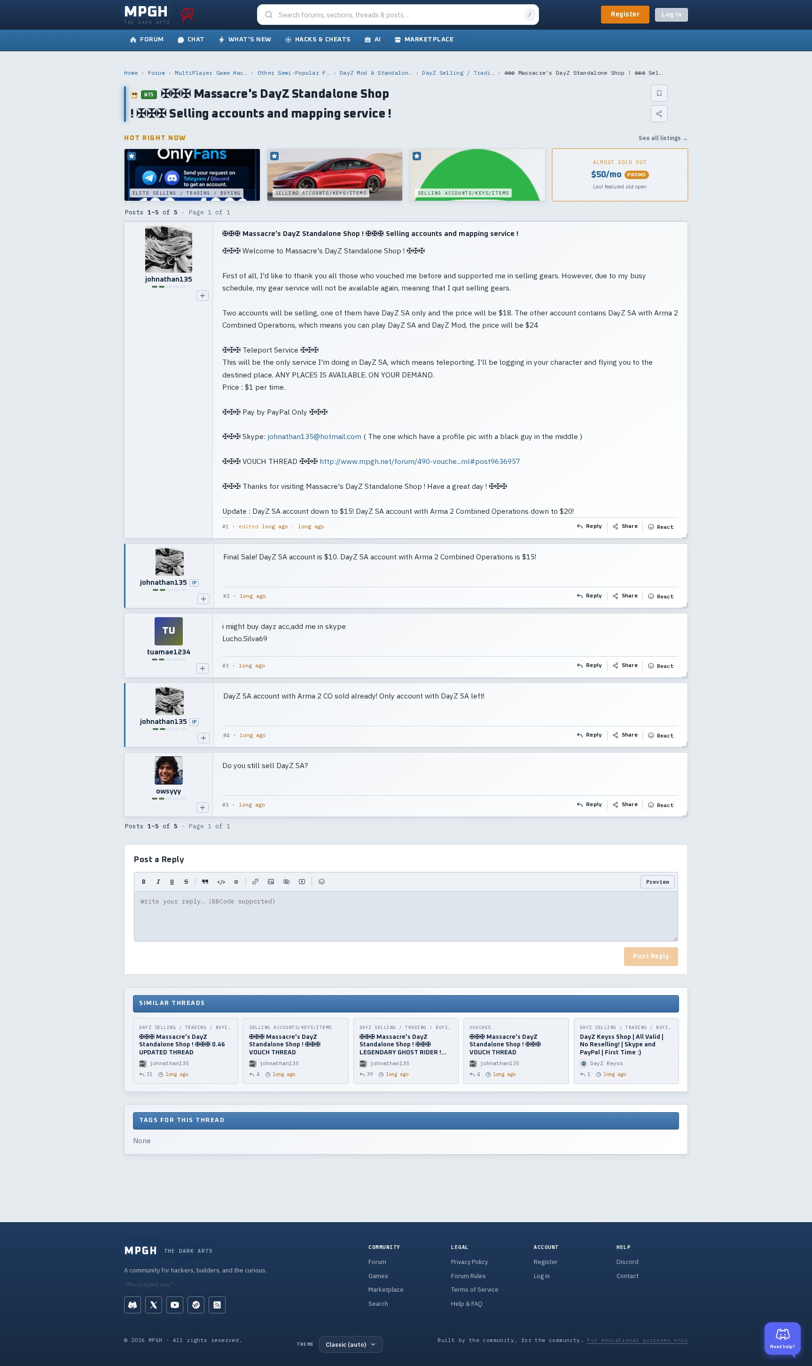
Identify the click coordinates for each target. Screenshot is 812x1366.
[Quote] (205, 881)
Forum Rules (468, 1276)
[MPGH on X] (153, 1304)
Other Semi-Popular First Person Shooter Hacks (294, 72)
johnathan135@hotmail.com (314, 436)
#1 (225, 526)
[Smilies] (321, 881)
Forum (156, 72)
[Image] (271, 881)
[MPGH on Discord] (132, 1304)
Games (378, 1276)
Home (131, 72)
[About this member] (202, 295)
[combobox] (399, 14)
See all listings (663, 137)
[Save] (659, 93)
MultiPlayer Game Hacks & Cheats (211, 72)
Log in (671, 15)
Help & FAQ (467, 1304)
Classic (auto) (346, 1344)
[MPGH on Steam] (195, 1304)
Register (625, 14)
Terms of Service (475, 1290)
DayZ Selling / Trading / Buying (458, 72)
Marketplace (386, 1290)
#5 (225, 804)
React (665, 526)
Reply (594, 526)
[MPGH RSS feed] (217, 1304)
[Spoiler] (286, 881)
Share (630, 526)
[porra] (187, 15)
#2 (226, 596)
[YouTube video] (302, 881)
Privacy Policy (469, 1262)
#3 (225, 665)
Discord (628, 1262)
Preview (657, 881)
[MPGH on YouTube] (174, 1304)
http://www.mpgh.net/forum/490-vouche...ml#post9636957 (420, 461)
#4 (226, 735)
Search (378, 1304)
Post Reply (651, 956)
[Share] (659, 113)
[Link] (255, 881)
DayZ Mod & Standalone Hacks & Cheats (376, 72)
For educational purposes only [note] (637, 1339)
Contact (628, 1276)
